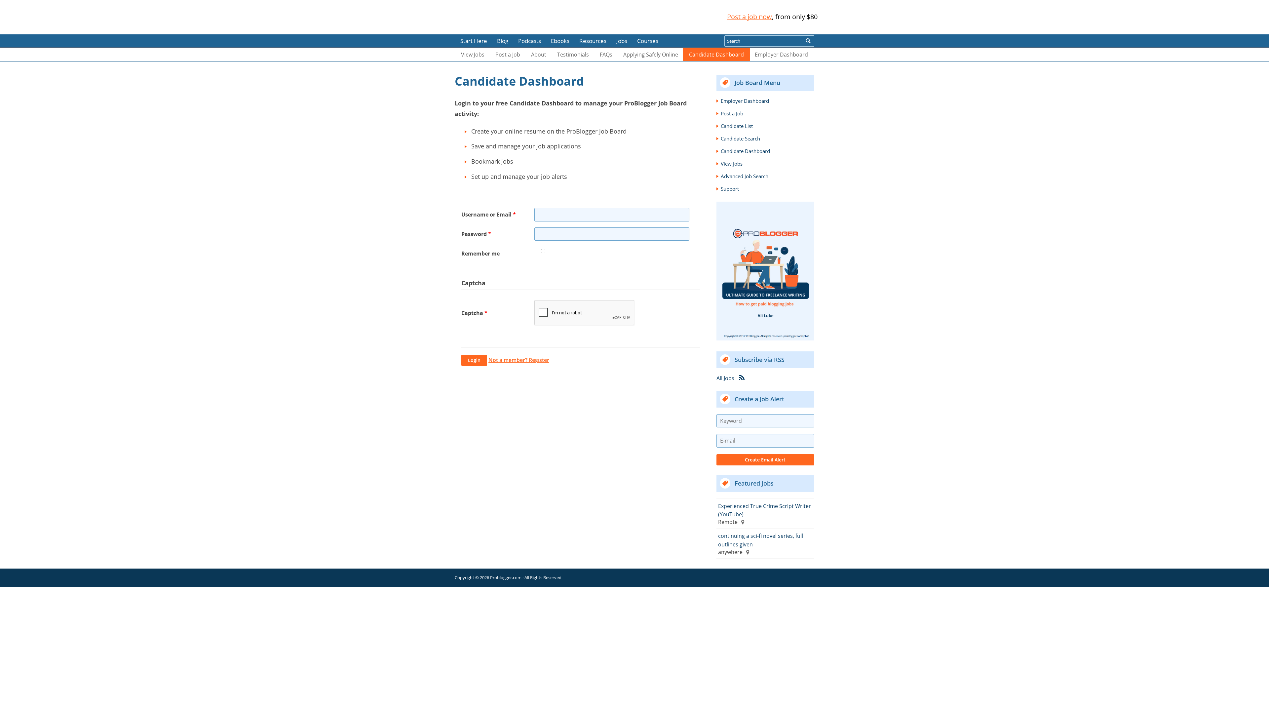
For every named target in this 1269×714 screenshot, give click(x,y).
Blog (15, 29)
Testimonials (573, 54)
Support (730, 188)
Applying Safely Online (650, 54)
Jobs (621, 41)
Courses (647, 41)
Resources (592, 41)
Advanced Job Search (744, 176)
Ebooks (560, 41)
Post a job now (749, 16)
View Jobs (472, 54)
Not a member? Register (518, 360)
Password (476, 234)
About (538, 54)
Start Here (473, 41)
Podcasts (529, 41)
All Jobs (725, 377)
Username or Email (488, 214)
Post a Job (507, 54)
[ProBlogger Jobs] (498, 17)
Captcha (474, 313)
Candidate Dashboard (716, 54)
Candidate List (737, 126)
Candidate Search (740, 138)
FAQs (606, 54)
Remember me (480, 253)
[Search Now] (808, 41)
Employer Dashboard (781, 54)
